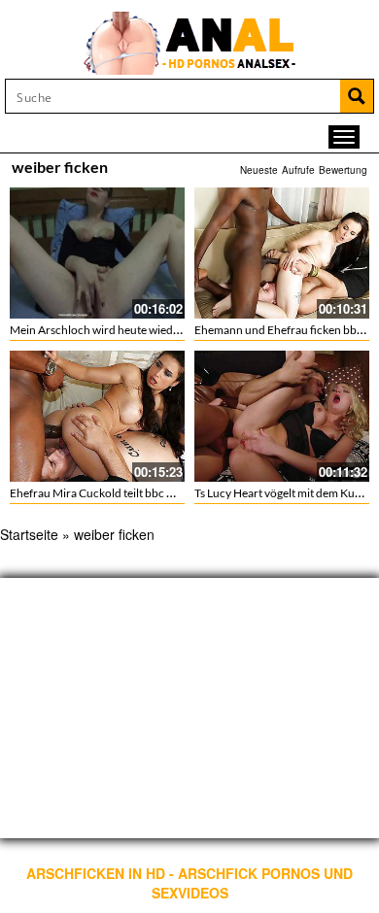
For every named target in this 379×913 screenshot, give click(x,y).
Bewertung (343, 170)
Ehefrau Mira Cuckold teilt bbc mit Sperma (117, 493)
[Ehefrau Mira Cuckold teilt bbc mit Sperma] (97, 416)
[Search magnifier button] (356, 96)
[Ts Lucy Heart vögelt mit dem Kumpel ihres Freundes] (281, 416)
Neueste (259, 170)
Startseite (29, 534)
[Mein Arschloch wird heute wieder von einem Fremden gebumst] (97, 253)
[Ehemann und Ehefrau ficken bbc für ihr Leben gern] (281, 253)
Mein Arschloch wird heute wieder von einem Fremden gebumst (171, 329)
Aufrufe (298, 170)
